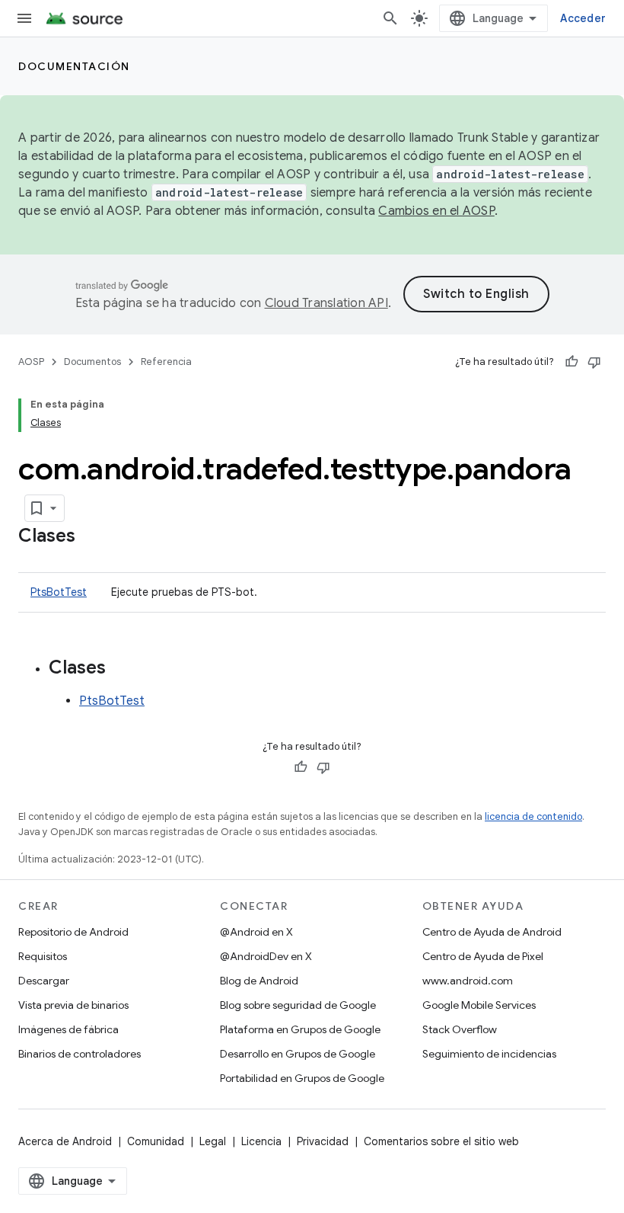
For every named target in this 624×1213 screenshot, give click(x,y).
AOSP (31, 361)
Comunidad (155, 1141)
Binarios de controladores (79, 1054)
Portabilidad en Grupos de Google (302, 1078)
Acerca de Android (65, 1141)
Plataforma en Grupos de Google (300, 1029)
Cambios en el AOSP (436, 211)
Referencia (166, 361)
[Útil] (571, 361)
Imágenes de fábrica (68, 1029)
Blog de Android (259, 980)
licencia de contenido (533, 816)
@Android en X (256, 932)
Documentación (74, 66)
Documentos (92, 361)
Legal (212, 1141)
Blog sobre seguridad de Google (298, 1005)
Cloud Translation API (326, 303)
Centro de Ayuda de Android (492, 932)
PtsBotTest (58, 592)
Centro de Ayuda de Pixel (482, 956)
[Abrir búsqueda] (390, 18)
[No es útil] (594, 361)
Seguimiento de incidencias (489, 1054)
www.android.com (467, 980)
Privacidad (323, 1141)
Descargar (43, 980)
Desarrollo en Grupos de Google (297, 1054)
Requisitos (42, 956)
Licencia (261, 1141)
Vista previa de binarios (73, 1005)
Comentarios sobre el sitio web (441, 1141)
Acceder (583, 18)
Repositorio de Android (73, 932)
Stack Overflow (459, 1029)
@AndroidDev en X (266, 956)
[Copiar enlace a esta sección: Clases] (90, 537)
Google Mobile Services (479, 1005)
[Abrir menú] (24, 18)
